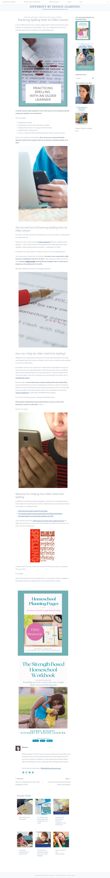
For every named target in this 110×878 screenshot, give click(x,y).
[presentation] (25, 807)
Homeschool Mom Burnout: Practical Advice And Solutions (59, 782)
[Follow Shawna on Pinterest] (32, 772)
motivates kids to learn (22, 378)
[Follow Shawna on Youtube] (29, 772)
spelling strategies (44, 242)
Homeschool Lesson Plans (31, 17)
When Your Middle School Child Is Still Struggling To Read (27, 782)
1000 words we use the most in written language (48, 521)
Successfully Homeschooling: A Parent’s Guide (24, 852)
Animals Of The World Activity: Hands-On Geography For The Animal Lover (60, 821)
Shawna (25, 747)
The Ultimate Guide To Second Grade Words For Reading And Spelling (40, 514)
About (69, 1)
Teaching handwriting (22, 393)
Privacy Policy (71, 875)
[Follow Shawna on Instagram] (26, 772)
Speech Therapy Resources (32, 1)
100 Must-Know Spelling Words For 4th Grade (32, 511)
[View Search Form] (107, 2)
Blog (81, 1)
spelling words (30, 261)
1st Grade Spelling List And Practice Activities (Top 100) (35, 516)
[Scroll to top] (106, 875)
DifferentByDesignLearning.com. (51, 768)
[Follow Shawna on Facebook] (23, 772)
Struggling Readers (9, 1)
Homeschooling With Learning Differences (50, 17)
